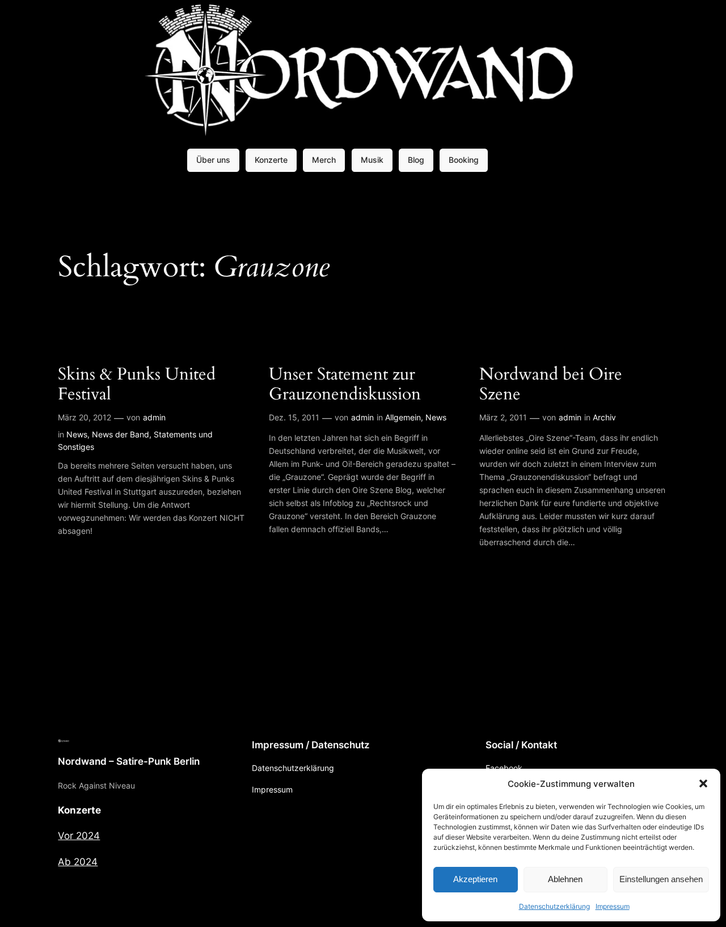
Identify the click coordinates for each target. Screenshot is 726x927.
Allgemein (403, 417)
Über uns (213, 160)
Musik (372, 160)
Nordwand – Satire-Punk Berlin (129, 761)
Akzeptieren (475, 879)
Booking (464, 160)
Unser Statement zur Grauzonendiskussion (345, 385)
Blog (416, 160)
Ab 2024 (78, 861)
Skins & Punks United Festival (137, 385)
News (76, 434)
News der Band (120, 434)
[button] (703, 783)
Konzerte (271, 160)
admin (154, 417)
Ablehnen (565, 879)
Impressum (613, 906)
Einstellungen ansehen (661, 879)
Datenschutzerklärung (554, 906)
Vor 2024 (79, 835)
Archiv (604, 417)
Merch (324, 160)
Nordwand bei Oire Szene (550, 385)
